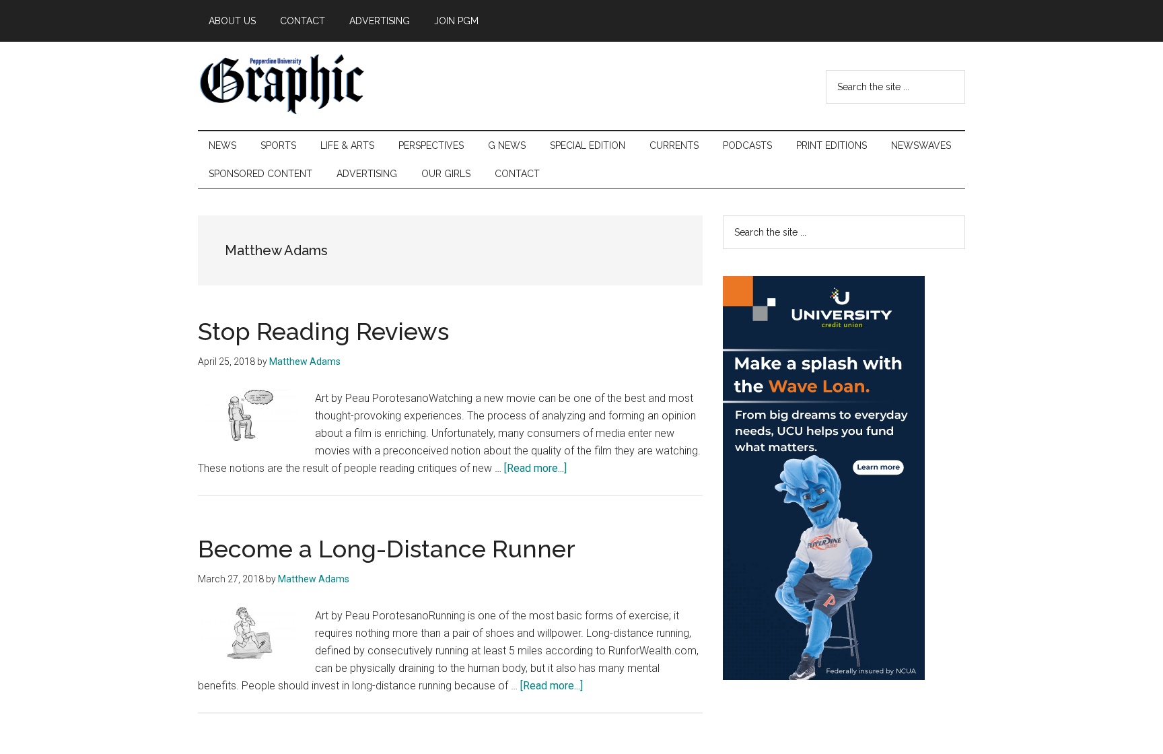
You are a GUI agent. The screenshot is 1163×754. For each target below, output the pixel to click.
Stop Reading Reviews (323, 331)
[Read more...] (535, 468)
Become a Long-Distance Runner (386, 549)
